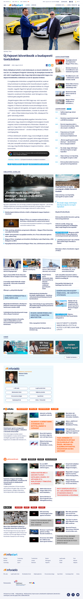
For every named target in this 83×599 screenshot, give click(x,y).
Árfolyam (33, 409)
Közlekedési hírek (26, 574)
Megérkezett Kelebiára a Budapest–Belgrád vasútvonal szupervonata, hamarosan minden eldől (15, 305)
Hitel (24, 459)
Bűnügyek (47, 560)
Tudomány (20, 558)
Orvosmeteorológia (49, 574)
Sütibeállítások (25, 595)
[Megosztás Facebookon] (47, 65)
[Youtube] (77, 594)
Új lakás (55, 409)
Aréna (77, 574)
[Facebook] (73, 594)
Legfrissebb (62, 558)
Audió (60, 560)
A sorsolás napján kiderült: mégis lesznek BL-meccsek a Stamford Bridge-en (14, 283)
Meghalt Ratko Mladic (62, 212)
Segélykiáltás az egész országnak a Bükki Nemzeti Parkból (66, 189)
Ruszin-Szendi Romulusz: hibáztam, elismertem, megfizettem (41, 315)
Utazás (40, 459)
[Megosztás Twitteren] (49, 65)
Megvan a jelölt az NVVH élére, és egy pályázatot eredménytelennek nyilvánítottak (67, 234)
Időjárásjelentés (38, 574)
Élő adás (17, 388)
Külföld (5, 560)
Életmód (33, 562)
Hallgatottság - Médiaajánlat (23, 593)
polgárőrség (17, 164)
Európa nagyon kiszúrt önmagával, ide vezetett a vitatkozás (68, 293)
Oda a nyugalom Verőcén (38, 323)
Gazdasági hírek (69, 574)
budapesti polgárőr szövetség (38, 164)
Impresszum (35, 593)
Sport (27, 507)
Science (41, 507)
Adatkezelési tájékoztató (46, 593)
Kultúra (19, 560)
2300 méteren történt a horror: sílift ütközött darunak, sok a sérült (50, 269)
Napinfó (47, 562)
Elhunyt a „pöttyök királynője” (13, 290)
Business (19, 507)
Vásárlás (32, 459)
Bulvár (47, 558)
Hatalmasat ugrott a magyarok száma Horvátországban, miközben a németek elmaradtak (15, 429)
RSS (19, 595)
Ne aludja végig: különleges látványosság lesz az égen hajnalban (67, 205)
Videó (60, 562)
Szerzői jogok (14, 595)
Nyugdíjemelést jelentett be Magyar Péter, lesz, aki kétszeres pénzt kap (28, 243)
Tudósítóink (34, 558)
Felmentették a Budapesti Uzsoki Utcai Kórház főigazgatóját (11, 269)
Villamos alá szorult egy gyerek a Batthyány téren (30, 269)
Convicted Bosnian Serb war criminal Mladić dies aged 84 (41, 523)
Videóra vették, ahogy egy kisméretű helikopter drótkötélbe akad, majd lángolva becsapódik (66, 225)
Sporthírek (60, 574)
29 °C (77, 1)
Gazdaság (6, 562)
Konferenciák (44, 409)
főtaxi (25, 164)
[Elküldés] (52, 65)
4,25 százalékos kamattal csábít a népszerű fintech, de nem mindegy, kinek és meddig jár (67, 276)
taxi (9, 164)
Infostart (7, 65)
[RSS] (68, 594)
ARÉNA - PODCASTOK (72, 5)
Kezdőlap (11, 159)
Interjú (33, 560)
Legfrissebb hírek (15, 574)
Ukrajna (34, 5)
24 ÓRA (69, 109)
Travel (34, 507)
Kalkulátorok (51, 459)
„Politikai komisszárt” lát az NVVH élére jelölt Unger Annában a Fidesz (68, 241)
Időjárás (75, 562)
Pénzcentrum (22, 409)
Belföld (17, 159)
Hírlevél (75, 560)
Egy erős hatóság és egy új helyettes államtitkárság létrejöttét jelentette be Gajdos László (41, 305)
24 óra (28, 5)
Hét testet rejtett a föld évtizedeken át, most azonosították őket (69, 269)
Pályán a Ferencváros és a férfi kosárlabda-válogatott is (66, 316)
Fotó (74, 558)
